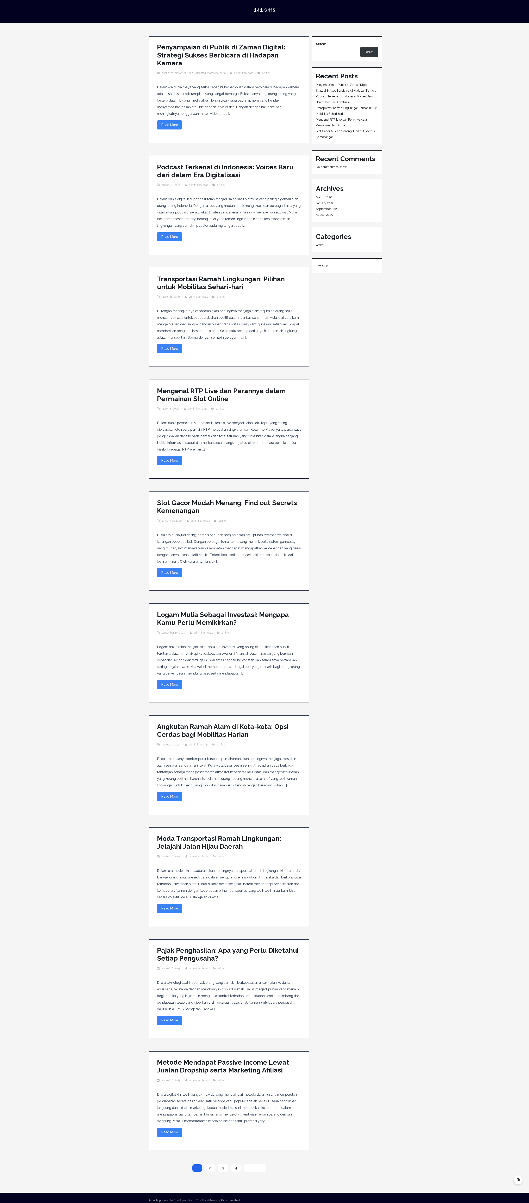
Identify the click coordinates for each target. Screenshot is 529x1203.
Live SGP (322, 266)
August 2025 (324, 214)
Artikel (266, 72)
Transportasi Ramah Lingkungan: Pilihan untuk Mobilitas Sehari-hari (221, 283)
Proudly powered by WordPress (167, 1200)
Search (321, 44)
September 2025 (327, 209)
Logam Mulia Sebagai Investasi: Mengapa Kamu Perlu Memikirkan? (223, 618)
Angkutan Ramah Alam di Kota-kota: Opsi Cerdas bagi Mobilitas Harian (222, 730)
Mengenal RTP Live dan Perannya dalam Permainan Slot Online (221, 395)
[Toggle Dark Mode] (518, 1179)
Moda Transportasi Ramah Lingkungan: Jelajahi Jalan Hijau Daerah (219, 842)
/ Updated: (194, 72)
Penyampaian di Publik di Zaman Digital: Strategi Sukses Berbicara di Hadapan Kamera (221, 55)
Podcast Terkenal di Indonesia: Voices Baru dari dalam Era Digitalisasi (225, 171)
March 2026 (324, 197)
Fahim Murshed (230, 1200)
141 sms (264, 9)
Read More (169, 125)
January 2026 (325, 203)
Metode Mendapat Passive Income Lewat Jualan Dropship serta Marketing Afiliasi (223, 1066)
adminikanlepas (243, 72)
